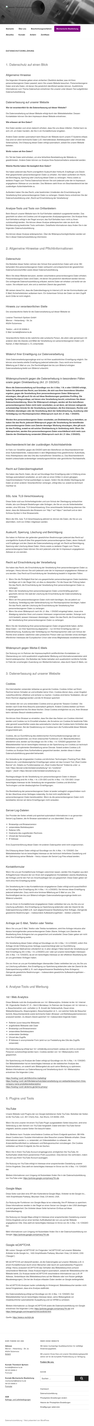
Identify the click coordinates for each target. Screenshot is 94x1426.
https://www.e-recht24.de (23, 1317)
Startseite (10, 28)
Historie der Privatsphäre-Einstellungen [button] (55, 1402)
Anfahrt (33, 34)
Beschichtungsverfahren (41, 28)
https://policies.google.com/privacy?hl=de (41, 1178)
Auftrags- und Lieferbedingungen (18, 1399)
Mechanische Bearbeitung (67, 28)
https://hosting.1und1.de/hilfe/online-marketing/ (26, 1078)
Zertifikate (45, 34)
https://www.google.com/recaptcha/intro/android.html (28, 1311)
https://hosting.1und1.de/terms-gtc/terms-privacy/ (27, 1086)
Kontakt (21, 34)
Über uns (22, 28)
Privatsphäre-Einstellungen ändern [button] (53, 1398)
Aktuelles (10, 34)
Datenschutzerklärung (48, 1393)
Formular (8, 1386)
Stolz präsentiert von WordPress (36, 1420)
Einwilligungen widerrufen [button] (50, 1407)
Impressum (44, 1389)
